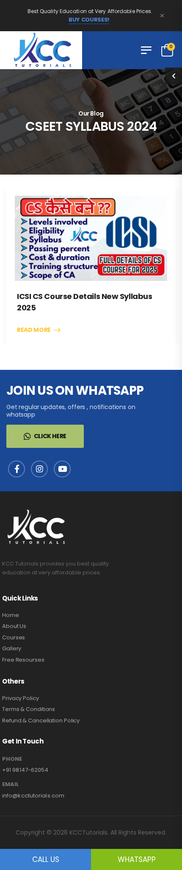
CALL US (45, 859)
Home (10, 615)
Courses (13, 637)
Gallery (11, 648)
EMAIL (10, 784)
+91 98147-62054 (25, 770)
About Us (14, 626)
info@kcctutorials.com (33, 796)
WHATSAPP (137, 859)
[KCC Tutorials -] (41, 50)
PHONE (12, 759)
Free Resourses (23, 660)
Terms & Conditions (28, 709)
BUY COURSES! (89, 19)
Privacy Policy (20, 698)
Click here (50, 436)
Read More (34, 330)
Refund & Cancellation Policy (41, 720)
